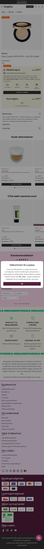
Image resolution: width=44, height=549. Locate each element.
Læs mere (34, 279)
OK (22, 284)
